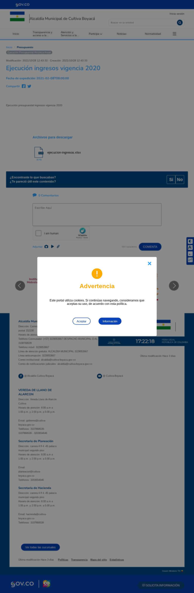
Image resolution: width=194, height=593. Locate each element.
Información (110, 321)
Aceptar (81, 321)
